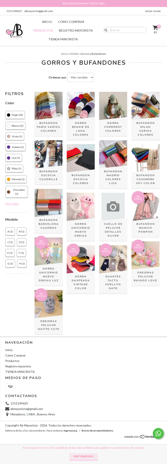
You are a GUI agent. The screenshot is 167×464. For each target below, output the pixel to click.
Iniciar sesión (153, 11)
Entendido (84, 456)
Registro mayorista (76, 30)
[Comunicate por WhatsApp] (158, 433)
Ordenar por (57, 77)
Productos (43, 30)
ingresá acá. (71, 430)
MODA (74, 53)
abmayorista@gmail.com (38, 11)
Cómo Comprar (71, 22)
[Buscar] (105, 29)
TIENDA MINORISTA (63, 39)
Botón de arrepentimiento (97, 430)
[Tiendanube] (143, 438)
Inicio (47, 22)
